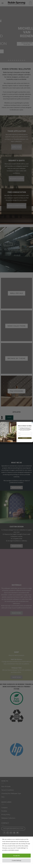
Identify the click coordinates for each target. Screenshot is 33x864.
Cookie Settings (16, 860)
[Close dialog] (32, 422)
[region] (16, 850)
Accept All (16, 855)
